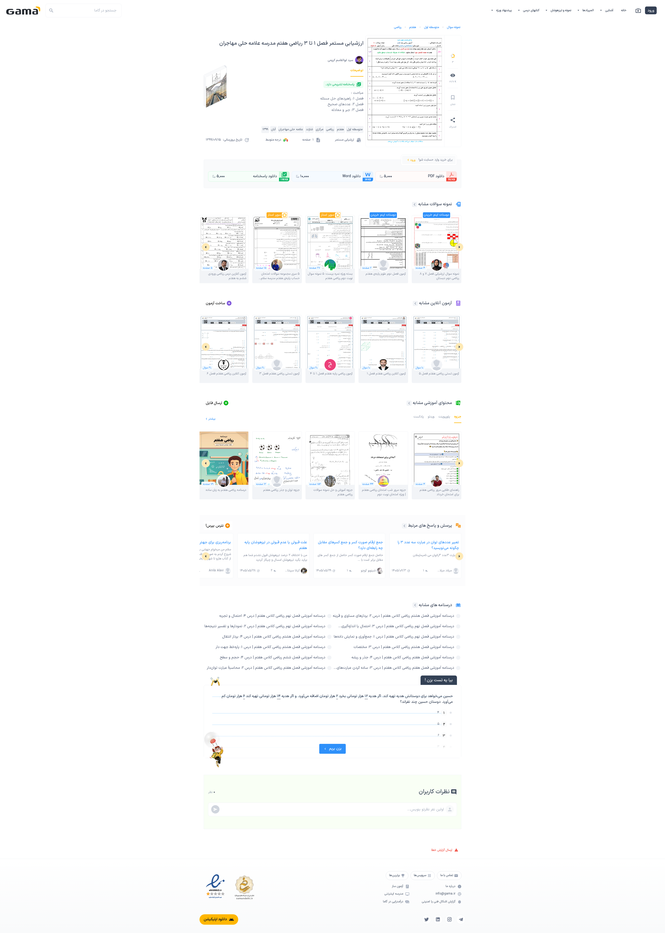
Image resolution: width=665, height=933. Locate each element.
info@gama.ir (445, 894)
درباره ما (450, 886)
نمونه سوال (453, 27)
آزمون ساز (397, 886)
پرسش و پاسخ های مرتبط (430, 525)
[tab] (356, 70)
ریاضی (397, 27)
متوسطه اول (431, 27)
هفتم (412, 27)
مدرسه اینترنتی (393, 894)
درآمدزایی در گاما (393, 901)
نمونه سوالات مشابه (435, 204)
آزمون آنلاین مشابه (435, 303)
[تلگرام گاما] (461, 919)
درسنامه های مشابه (435, 605)
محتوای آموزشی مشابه (432, 403)
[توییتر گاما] (426, 919)
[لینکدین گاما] (438, 919)
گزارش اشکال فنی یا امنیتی (438, 901)
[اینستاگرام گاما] (449, 919)
